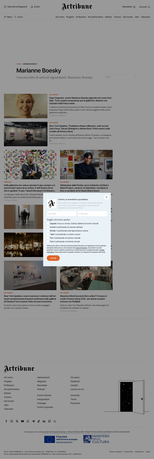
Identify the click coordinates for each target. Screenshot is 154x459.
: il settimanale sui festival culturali (65, 241)
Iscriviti (53, 258)
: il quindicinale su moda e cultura (65, 234)
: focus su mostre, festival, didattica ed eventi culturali (74, 223)
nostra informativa (81, 248)
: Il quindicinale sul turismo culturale (65, 238)
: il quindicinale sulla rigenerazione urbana (69, 231)
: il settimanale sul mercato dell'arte (66, 227)
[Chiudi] (106, 197)
